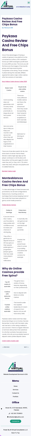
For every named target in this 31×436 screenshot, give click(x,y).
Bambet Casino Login (9, 171)
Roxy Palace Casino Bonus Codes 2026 (14, 81)
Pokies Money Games (9, 205)
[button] (28, 2)
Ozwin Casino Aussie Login (10, 341)
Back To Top (16, 433)
